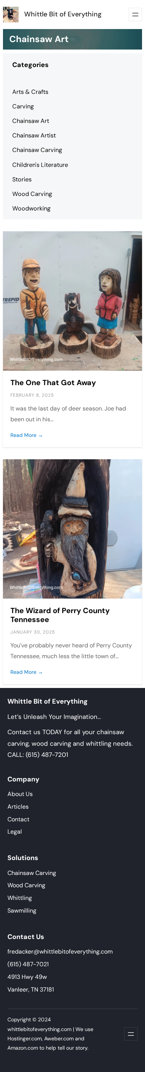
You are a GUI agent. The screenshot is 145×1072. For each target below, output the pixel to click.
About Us (20, 794)
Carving (23, 106)
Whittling (19, 898)
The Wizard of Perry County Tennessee (60, 615)
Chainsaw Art (30, 121)
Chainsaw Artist (34, 135)
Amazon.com (22, 1047)
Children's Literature (40, 165)
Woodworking (31, 208)
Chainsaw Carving (37, 150)
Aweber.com (59, 1038)
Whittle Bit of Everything (63, 14)
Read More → (26, 435)
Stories (22, 179)
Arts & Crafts (30, 92)
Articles (18, 807)
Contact (18, 819)
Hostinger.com (24, 1038)
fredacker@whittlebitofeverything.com (60, 951)
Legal (14, 831)
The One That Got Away (53, 382)
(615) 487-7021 (28, 964)
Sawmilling (21, 910)
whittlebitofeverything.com (39, 1029)
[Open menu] (135, 14)
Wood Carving (32, 194)
